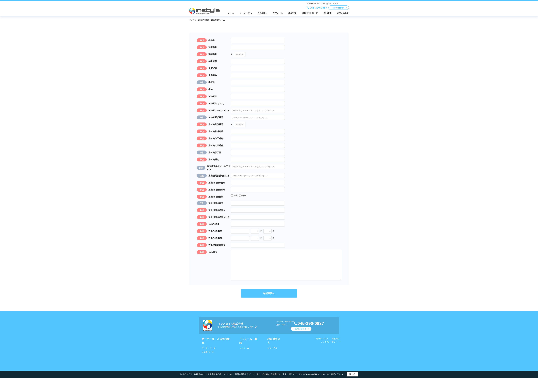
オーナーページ (208, 348)
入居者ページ (208, 352)
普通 (236, 195)
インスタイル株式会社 (230, 323)
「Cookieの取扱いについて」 (316, 374)
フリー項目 (272, 348)
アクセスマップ (321, 339)
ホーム (231, 13)
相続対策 (292, 13)
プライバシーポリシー (330, 342)
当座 (244, 195)
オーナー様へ (246, 13)
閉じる (352, 374)
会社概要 (327, 13)
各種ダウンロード (310, 13)
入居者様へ (262, 13)
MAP (252, 327)
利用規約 (335, 339)
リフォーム (278, 13)
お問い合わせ (338, 8)
